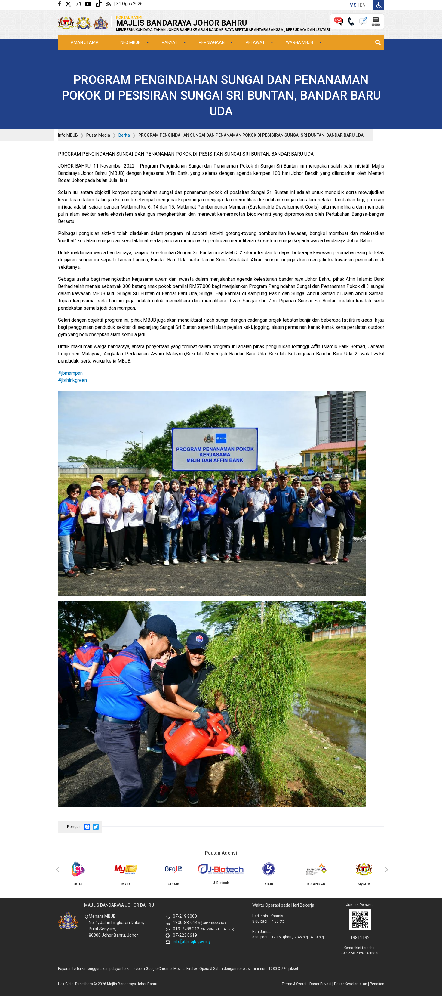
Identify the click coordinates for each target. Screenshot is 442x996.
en (363, 5)
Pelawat (255, 42)
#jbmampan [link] (70, 373)
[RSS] (109, 3)
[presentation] (56, 870)
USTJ (78, 884)
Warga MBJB (299, 42)
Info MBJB (130, 42)
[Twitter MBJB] (70, 3)
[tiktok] (101, 3)
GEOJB (173, 884)
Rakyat (170, 42)
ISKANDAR (316, 884)
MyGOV (364, 884)
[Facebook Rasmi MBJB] (61, 3)
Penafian (377, 984)
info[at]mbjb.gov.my (192, 941)
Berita (124, 135)
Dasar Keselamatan (350, 984)
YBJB (269, 884)
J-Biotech (221, 883)
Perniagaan (212, 42)
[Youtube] (90, 3)
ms (353, 5)
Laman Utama (84, 42)
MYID (125, 884)
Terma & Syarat (294, 984)
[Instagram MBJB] (80, 3)
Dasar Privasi (320, 984)
